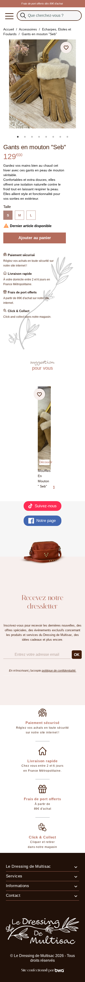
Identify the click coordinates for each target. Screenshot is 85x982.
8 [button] (67, 136)
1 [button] (17, 136)
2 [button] (24, 136)
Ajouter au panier (34, 238)
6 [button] (53, 136)
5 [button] (46, 136)
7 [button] (60, 136)
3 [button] (32, 136)
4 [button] (39, 136)
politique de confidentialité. (59, 670)
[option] (44, 132)
